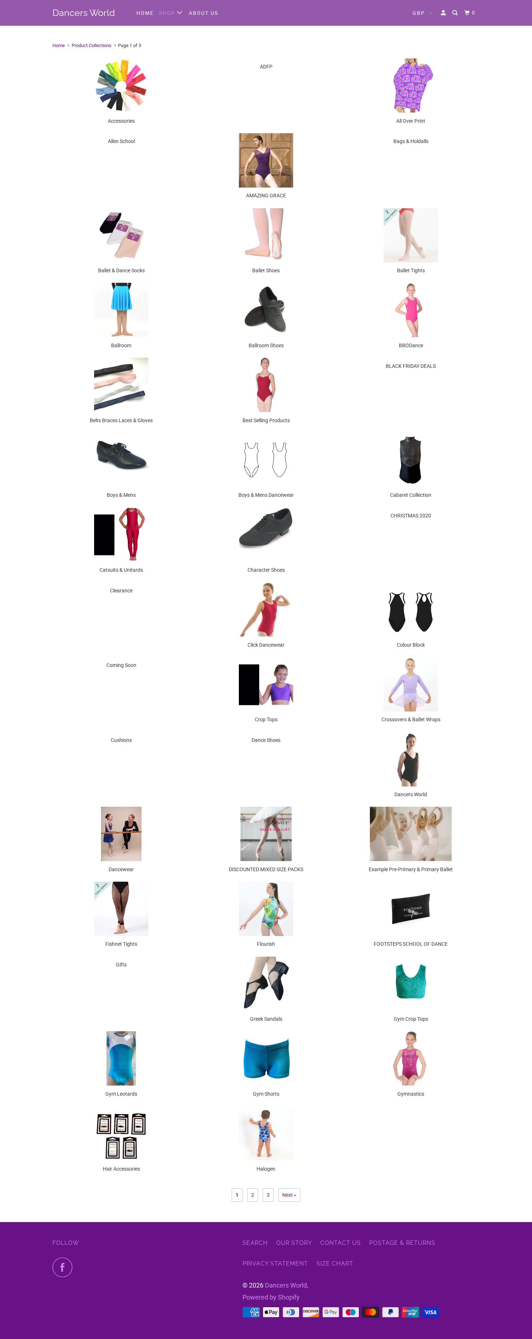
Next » (289, 1195)
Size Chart (334, 1263)
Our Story (294, 1242)
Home (145, 13)
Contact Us (340, 1242)
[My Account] (444, 13)
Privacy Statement (275, 1263)
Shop (168, 13)
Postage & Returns (402, 1242)
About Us (203, 13)
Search (255, 1242)
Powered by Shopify (271, 1297)
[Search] (456, 13)
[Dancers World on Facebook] (64, 1267)
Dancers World (83, 12)
